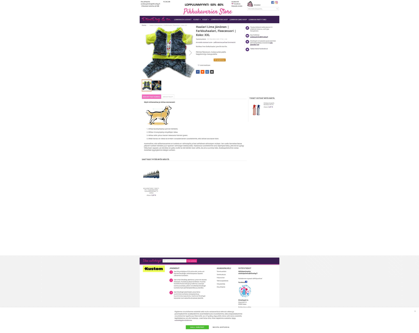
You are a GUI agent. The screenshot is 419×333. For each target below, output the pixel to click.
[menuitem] (182, 19)
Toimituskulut (221, 274)
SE (166, 2)
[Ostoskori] (250, 4)
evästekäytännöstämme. (183, 320)
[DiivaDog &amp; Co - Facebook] (272, 3)
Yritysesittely (221, 284)
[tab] (151, 96)
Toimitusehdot (221, 271)
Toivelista (237, 4)
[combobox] (263, 8)
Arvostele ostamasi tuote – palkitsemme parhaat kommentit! (215, 42)
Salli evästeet (197, 327)
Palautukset (221, 278)
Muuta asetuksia (221, 327)
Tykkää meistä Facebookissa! (259, 48)
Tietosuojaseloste (222, 281)
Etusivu (144, 25)
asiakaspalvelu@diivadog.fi (150, 4)
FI (164, 2)
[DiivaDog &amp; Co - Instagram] (276, 3)
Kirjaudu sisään (237, 6)
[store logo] (208, 11)
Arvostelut (168, 97)
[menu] (220, 19)
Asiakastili (235, 2)
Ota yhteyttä (221, 287)
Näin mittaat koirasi (151, 97)
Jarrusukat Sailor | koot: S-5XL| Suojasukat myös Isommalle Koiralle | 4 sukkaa (151, 190)
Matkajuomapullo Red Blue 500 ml (269, 103)
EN (169, 2)
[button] (190, 52)
